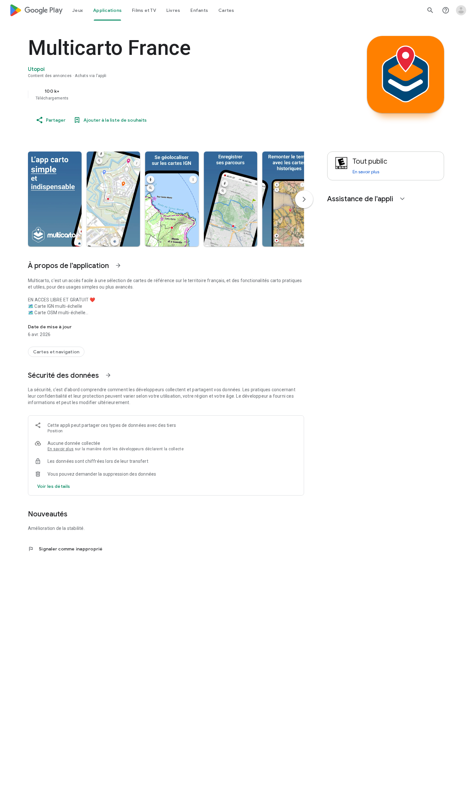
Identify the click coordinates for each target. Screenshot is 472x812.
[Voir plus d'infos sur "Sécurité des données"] (108, 375)
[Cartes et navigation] (56, 352)
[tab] (77, 10)
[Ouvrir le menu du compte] (461, 10)
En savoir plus (61, 449)
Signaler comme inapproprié (65, 549)
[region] (156, 94)
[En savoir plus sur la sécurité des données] (54, 486)
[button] (55, 198)
